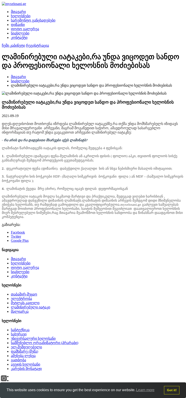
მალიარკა (20, 311)
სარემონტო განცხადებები (33, 20)
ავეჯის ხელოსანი (25, 364)
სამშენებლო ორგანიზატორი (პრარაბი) (44, 343)
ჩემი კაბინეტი (13, 45)
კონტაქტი (19, 37)
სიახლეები (20, 33)
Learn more (145, 390)
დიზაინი (18, 25)
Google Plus (20, 240)
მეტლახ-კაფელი (25, 303)
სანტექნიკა (20, 330)
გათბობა (18, 360)
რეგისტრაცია (37, 45)
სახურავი (19, 334)
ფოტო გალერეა (25, 29)
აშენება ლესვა (23, 356)
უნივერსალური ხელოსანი (33, 338)
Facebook (18, 232)
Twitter (16, 236)
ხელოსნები (20, 16)
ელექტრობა (21, 298)
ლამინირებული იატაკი (30, 307)
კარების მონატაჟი (26, 369)
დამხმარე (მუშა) (24, 351)
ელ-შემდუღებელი (26, 347)
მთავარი (18, 12)
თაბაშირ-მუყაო (24, 294)
